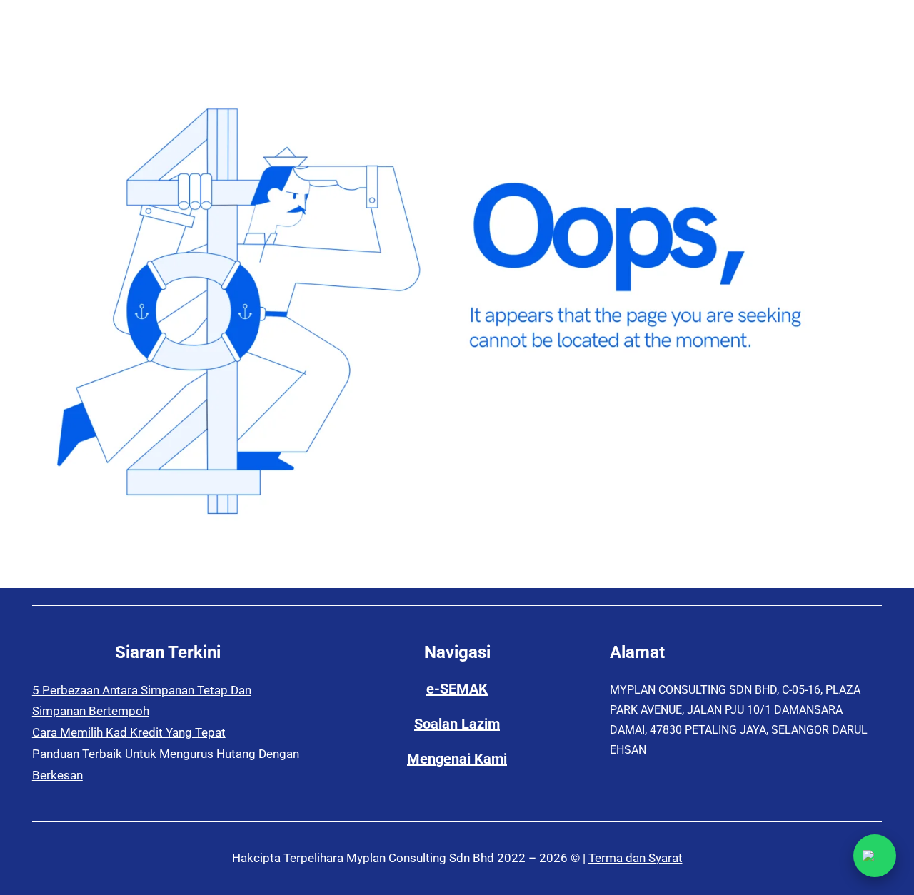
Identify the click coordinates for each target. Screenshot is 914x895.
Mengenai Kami (457, 758)
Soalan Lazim (457, 723)
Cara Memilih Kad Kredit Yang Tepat (129, 732)
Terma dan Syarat (635, 858)
